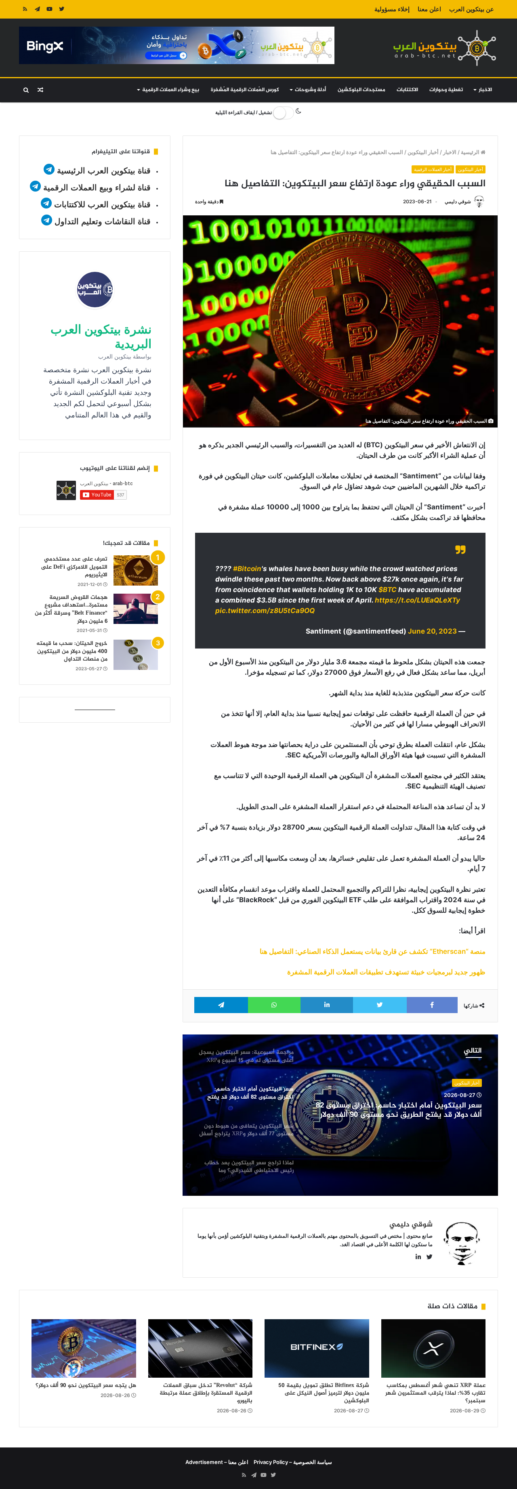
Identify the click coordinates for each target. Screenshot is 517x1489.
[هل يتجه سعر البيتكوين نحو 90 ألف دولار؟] (84, 1348)
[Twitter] (61, 9)
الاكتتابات (407, 90)
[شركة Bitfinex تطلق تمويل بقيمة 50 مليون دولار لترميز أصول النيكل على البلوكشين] (317, 1348)
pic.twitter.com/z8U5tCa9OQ (265, 611)
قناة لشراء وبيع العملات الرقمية (97, 187)
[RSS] (25, 9)
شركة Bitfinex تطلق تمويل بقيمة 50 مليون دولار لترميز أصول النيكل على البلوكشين (323, 1393)
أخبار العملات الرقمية (433, 169)
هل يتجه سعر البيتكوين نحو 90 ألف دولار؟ (86, 1385)
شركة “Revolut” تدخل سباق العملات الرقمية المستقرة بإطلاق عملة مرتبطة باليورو (206, 1393)
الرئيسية (471, 152)
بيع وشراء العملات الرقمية (170, 90)
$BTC (387, 590)
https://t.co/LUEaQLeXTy (417, 600)
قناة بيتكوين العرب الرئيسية (104, 170)
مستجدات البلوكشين (361, 90)
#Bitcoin (247, 569)
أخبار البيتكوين (423, 152)
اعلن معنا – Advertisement (216, 1462)
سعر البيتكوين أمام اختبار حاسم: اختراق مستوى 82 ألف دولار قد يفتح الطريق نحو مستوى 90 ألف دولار (399, 1110)
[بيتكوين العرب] (444, 48)
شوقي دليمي (458, 201)
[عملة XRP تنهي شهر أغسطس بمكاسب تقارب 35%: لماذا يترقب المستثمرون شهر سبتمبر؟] (433, 1348)
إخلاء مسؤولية (392, 9)
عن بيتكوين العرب (471, 9)
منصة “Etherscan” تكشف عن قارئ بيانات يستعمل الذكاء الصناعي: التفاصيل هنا (372, 951)
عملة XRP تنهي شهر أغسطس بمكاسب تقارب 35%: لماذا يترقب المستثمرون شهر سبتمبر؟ (435, 1393)
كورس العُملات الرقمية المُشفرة (245, 90)
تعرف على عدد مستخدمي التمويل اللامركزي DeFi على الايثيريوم (74, 567)
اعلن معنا (429, 9)
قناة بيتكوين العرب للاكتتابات (101, 204)
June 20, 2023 (432, 631)
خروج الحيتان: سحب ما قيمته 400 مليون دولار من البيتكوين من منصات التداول (71, 651)
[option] (340, 1115)
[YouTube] (49, 9)
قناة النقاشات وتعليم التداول (103, 221)
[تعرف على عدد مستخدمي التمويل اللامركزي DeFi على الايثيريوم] (135, 570)
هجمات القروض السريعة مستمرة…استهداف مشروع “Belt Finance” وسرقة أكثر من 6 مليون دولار (71, 609)
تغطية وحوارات (446, 90)
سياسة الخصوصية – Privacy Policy (293, 1462)
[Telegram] (37, 9)
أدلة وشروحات (310, 90)
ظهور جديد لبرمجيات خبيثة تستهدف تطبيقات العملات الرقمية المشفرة (386, 972)
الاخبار (485, 90)
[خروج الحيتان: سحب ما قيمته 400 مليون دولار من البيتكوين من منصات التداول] (135, 655)
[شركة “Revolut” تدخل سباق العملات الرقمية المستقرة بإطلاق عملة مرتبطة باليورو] (200, 1348)
